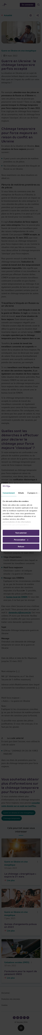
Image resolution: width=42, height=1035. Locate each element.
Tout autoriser (21, 533)
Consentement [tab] (9, 493)
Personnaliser (19, 540)
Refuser (21, 547)
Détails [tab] (21, 493)
